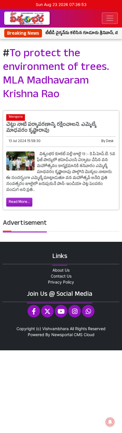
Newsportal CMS (67, 334)
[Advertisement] (61, 391)
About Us (61, 270)
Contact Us (61, 276)
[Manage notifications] (110, 421)
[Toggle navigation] (110, 18)
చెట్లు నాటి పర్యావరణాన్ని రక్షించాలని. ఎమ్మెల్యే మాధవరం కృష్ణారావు (51, 128)
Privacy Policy (61, 282)
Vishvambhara (55, 328)
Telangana (16, 117)
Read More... (19, 202)
